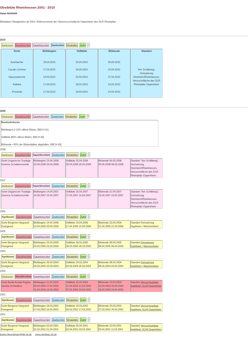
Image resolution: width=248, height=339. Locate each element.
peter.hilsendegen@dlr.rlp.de (16, 334)
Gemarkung (147, 242)
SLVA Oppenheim (151, 286)
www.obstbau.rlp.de (46, 334)
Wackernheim (151, 246)
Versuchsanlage (149, 282)
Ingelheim (136, 286)
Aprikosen (7, 45)
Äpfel (83, 45)
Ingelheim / (137, 246)
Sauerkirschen (41, 45)
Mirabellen (72, 45)
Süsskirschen (23, 45)
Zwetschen (57, 116)
